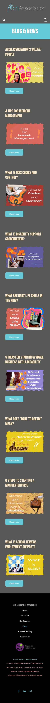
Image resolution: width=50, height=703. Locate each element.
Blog (25, 626)
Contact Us (25, 637)
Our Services (25, 621)
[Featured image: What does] (25, 441)
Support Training (25, 631)
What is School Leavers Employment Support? (20, 544)
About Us (25, 615)
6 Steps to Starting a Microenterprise (19, 483)
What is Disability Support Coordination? (23, 236)
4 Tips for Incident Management (17, 113)
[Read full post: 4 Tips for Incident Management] (25, 133)
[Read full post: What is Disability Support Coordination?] (25, 256)
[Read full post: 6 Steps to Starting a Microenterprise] (25, 503)
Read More (14, 91)
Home (25, 610)
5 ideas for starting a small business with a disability (24, 360)
